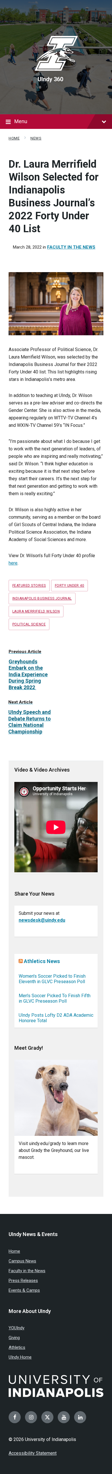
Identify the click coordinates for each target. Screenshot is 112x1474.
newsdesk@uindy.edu (42, 920)
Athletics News (42, 961)
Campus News (22, 1261)
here (13, 563)
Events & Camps (24, 1290)
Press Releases (23, 1280)
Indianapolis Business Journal (42, 598)
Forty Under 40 (69, 586)
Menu (20, 121)
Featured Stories (29, 586)
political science (29, 624)
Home (14, 138)
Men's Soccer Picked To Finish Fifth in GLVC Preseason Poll (54, 998)
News (35, 138)
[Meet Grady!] (56, 1098)
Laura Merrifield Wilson (36, 611)
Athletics (17, 1347)
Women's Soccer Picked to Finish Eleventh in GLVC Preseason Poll (52, 978)
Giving (14, 1337)
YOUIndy (16, 1327)
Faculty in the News (71, 247)
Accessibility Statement (33, 1453)
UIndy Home (20, 1357)
